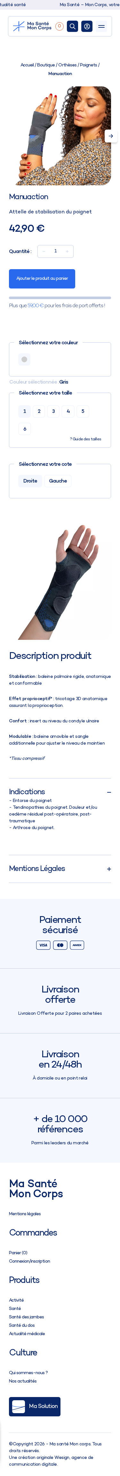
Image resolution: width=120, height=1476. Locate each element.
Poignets (88, 65)
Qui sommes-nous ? (28, 1373)
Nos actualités (22, 1381)
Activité (16, 1300)
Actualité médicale (27, 1334)
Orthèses (67, 65)
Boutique (46, 65)
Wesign (61, 1458)
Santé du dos (22, 1326)
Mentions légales (25, 1214)
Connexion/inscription (29, 1261)
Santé (15, 1309)
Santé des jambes (26, 1317)
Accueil (27, 65)
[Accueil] (32, 26)
